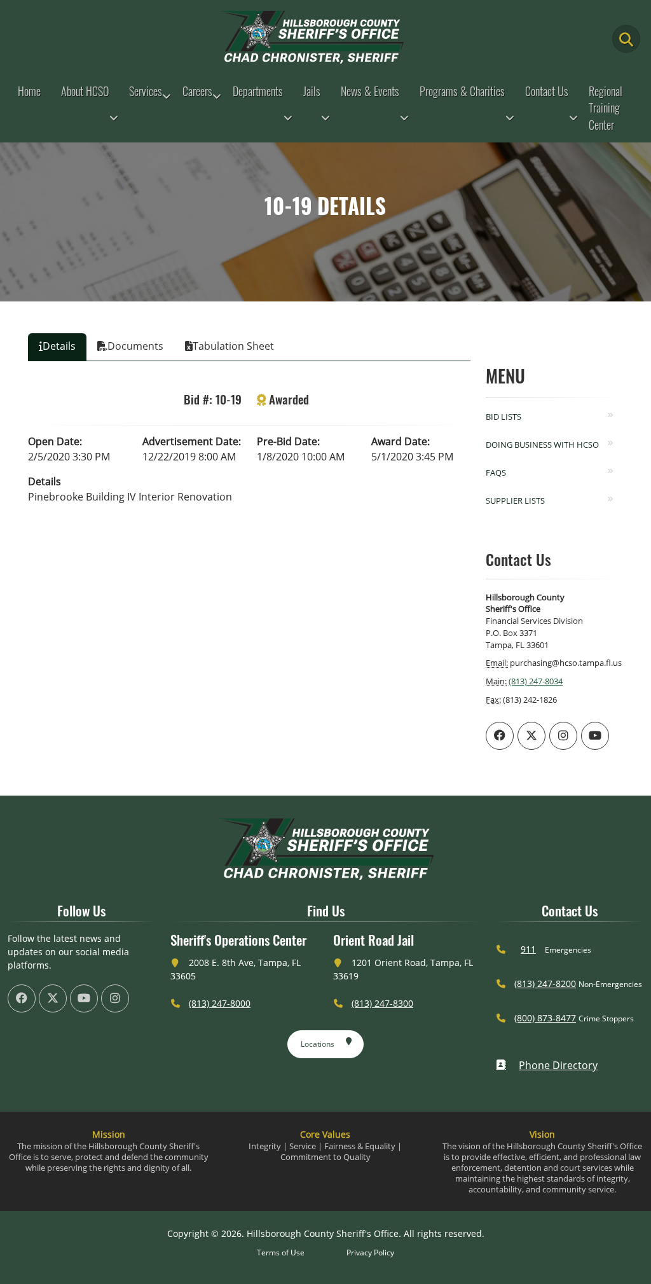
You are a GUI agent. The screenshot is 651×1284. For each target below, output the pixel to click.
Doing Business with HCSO (542, 444)
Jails (311, 91)
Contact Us (546, 91)
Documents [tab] (135, 346)
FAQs (496, 472)
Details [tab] (59, 346)
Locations (317, 1044)
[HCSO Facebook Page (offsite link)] (500, 736)
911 (528, 949)
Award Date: (400, 441)
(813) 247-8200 (545, 983)
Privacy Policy (370, 1252)
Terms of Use (281, 1252)
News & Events (370, 91)
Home (29, 91)
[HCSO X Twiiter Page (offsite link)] (531, 736)
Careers (197, 91)
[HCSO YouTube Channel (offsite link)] (595, 736)
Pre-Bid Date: (288, 441)
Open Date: (55, 441)
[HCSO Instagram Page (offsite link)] (563, 736)
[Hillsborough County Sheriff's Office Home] (325, 849)
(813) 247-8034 (536, 681)
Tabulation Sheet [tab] (233, 346)
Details (44, 481)
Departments (258, 91)
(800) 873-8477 (545, 1018)
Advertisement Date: (191, 441)
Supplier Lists (515, 500)
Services (145, 91)
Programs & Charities (462, 91)
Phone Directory (558, 1065)
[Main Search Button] (626, 39)
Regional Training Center (605, 108)
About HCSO (85, 91)
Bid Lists (503, 416)
